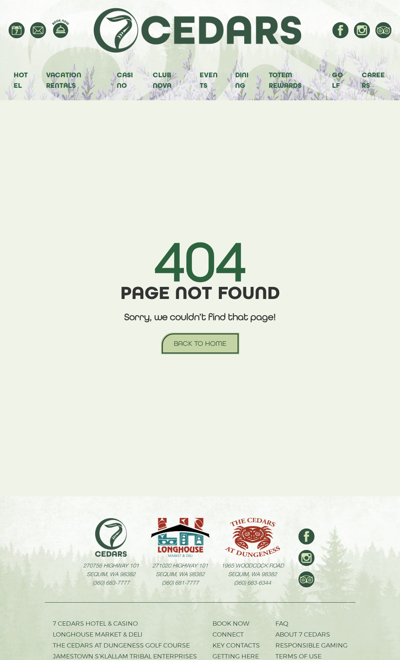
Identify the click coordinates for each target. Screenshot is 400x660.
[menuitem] (16, 30)
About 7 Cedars (302, 634)
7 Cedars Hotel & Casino (95, 623)
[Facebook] (340, 30)
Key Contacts (236, 645)
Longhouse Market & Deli (98, 634)
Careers (373, 80)
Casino (125, 80)
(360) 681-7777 (180, 582)
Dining (241, 80)
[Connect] (38, 30)
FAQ (281, 623)
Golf (337, 80)
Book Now (230, 623)
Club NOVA (162, 80)
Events (209, 80)
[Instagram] (362, 30)
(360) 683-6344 (252, 582)
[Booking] (60, 28)
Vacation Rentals (63, 80)
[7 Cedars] (201, 30)
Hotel (21, 80)
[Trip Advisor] (383, 30)
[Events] (16, 30)
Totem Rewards (285, 80)
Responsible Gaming (311, 645)
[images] (111, 537)
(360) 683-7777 (111, 582)
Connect (228, 634)
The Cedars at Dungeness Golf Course (121, 645)
